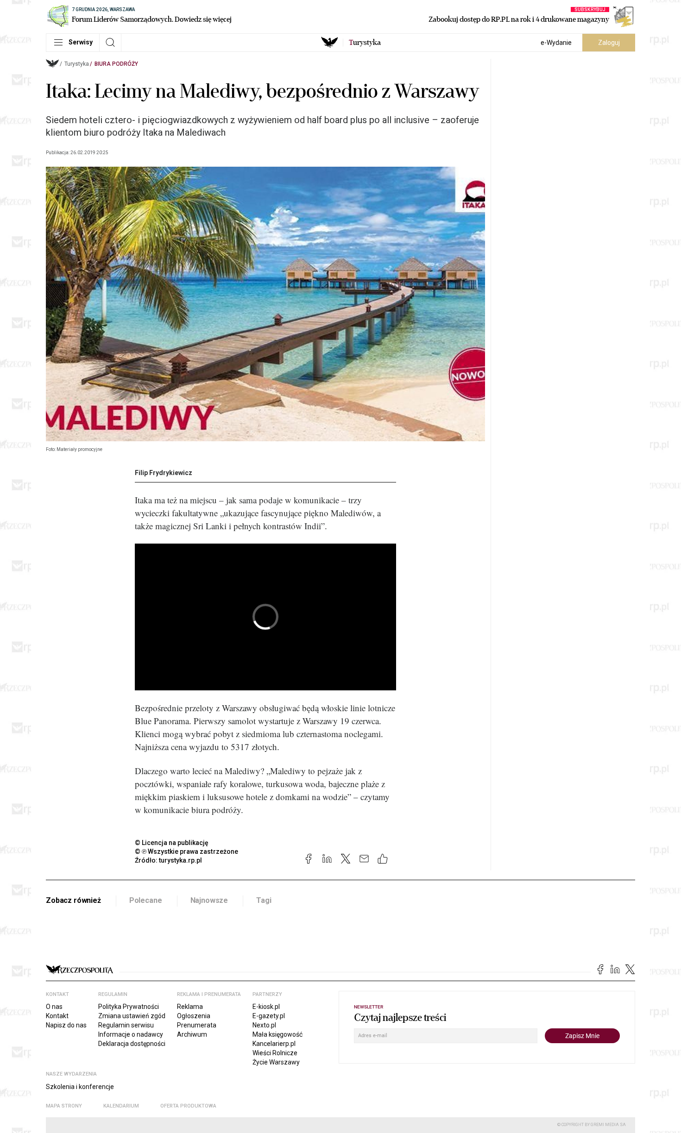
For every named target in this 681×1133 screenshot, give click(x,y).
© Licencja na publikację (172, 842)
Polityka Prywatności (128, 1006)
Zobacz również (73, 900)
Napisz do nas (66, 1025)
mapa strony (64, 1106)
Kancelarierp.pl (274, 1043)
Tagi (263, 900)
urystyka (365, 42)
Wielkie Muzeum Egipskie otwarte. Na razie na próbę (125, 921)
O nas (54, 1006)
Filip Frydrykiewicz (163, 472)
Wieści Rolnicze (274, 1053)
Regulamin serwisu (126, 1025)
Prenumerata (196, 1025)
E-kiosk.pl (266, 1006)
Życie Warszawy (276, 1062)
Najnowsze (209, 900)
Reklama (190, 1006)
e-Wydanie (556, 42)
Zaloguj (609, 42)
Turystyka (76, 64)
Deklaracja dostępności (131, 1043)
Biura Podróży (116, 64)
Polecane (145, 900)
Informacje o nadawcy (130, 1034)
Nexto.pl (264, 1025)
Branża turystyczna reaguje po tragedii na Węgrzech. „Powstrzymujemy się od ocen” (175, 932)
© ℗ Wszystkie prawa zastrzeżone (186, 851)
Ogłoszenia (193, 1016)
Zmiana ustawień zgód (131, 1016)
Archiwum (192, 1034)
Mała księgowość (277, 1034)
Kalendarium (121, 1106)
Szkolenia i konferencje (80, 1086)
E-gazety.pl (268, 1016)
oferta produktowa (188, 1106)
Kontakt (57, 1016)
